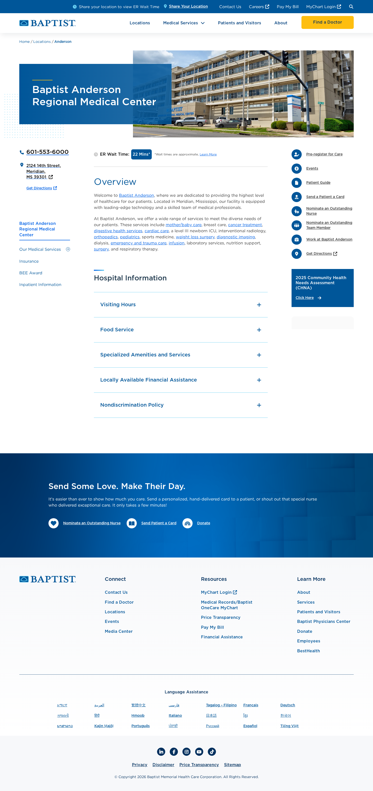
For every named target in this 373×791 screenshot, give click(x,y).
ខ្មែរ (245, 715)
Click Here (305, 298)
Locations (140, 23)
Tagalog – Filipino (221, 705)
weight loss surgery (195, 237)
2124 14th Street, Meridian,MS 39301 (43, 171)
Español (250, 726)
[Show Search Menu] (351, 7)
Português (140, 726)
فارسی (174, 705)
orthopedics (106, 237)
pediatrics (130, 237)
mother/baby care (183, 224)
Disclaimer (163, 765)
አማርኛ (62, 705)
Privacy (139, 765)
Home (25, 41)
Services (306, 602)
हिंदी (96, 715)
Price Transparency (221, 618)
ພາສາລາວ (65, 726)
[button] (68, 249)
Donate (304, 632)
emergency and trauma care (138, 243)
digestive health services (118, 230)
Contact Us (230, 6)
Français (250, 705)
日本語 (211, 715)
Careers (256, 6)
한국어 (285, 715)
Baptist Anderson (136, 195)
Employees (308, 641)
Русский (212, 726)
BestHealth (308, 651)
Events (112, 622)
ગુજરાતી (63, 715)
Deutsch (287, 705)
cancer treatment (245, 224)
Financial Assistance (222, 637)
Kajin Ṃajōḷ (103, 726)
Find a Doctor (119, 602)
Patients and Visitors (239, 23)
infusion (176, 243)
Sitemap (232, 765)
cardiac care (157, 230)
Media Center (119, 632)
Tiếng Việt (289, 726)
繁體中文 (138, 705)
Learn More (208, 154)
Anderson (63, 42)
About (280, 23)
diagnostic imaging (236, 237)
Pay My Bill (288, 6)
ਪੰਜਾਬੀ (173, 726)
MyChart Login (321, 6)
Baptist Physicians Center (323, 622)
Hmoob (137, 715)
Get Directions (39, 188)
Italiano (175, 715)
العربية (99, 705)
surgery (101, 249)
